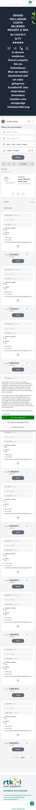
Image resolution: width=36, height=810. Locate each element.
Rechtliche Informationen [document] (15, 791)
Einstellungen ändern (18, 427)
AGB (11, 797)
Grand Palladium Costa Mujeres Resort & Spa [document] (18, 22)
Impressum (7, 795)
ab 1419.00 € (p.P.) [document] (18, 36)
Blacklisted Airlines (19, 797)
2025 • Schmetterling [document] (18, 809)
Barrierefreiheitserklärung (11, 799)
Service (7, 797)
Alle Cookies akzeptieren (18, 417)
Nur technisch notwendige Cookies (18, 422)
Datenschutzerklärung (17, 795)
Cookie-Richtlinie (6, 414)
